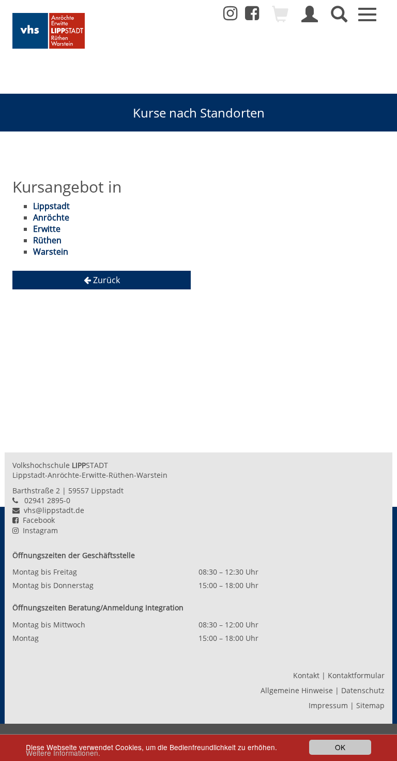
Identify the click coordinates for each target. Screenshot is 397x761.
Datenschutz (363, 690)
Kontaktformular (356, 675)
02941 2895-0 (47, 500)
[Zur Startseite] (48, 31)
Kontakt (306, 675)
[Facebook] (252, 16)
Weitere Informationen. (63, 753)
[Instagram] (230, 13)
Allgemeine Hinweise (297, 690)
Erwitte (46, 229)
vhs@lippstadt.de (52, 510)
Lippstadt (51, 206)
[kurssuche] (339, 18)
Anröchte (51, 217)
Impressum (328, 705)
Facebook (37, 520)
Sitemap (370, 705)
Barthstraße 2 (36, 490)
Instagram (38, 530)
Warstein (50, 251)
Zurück (105, 280)
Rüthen (47, 240)
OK (340, 747)
